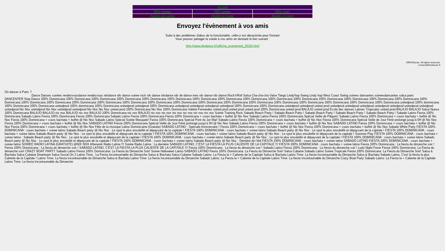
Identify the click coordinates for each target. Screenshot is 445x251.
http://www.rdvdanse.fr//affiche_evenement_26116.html (222, 46)
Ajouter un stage (222, 16)
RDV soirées (162, 11)
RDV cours (282, 11)
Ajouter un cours (283, 16)
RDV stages (222, 11)
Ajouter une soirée (162, 16)
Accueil (223, 7)
